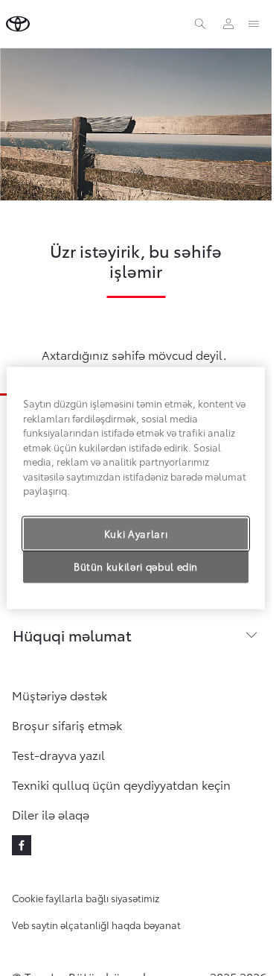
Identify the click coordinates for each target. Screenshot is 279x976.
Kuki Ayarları (135, 533)
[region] (136, 488)
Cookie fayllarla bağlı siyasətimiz (85, 897)
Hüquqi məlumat (72, 634)
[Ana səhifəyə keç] (18, 24)
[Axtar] (200, 24)
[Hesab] (228, 23)
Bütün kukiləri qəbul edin (136, 566)
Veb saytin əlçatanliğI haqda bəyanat (96, 924)
